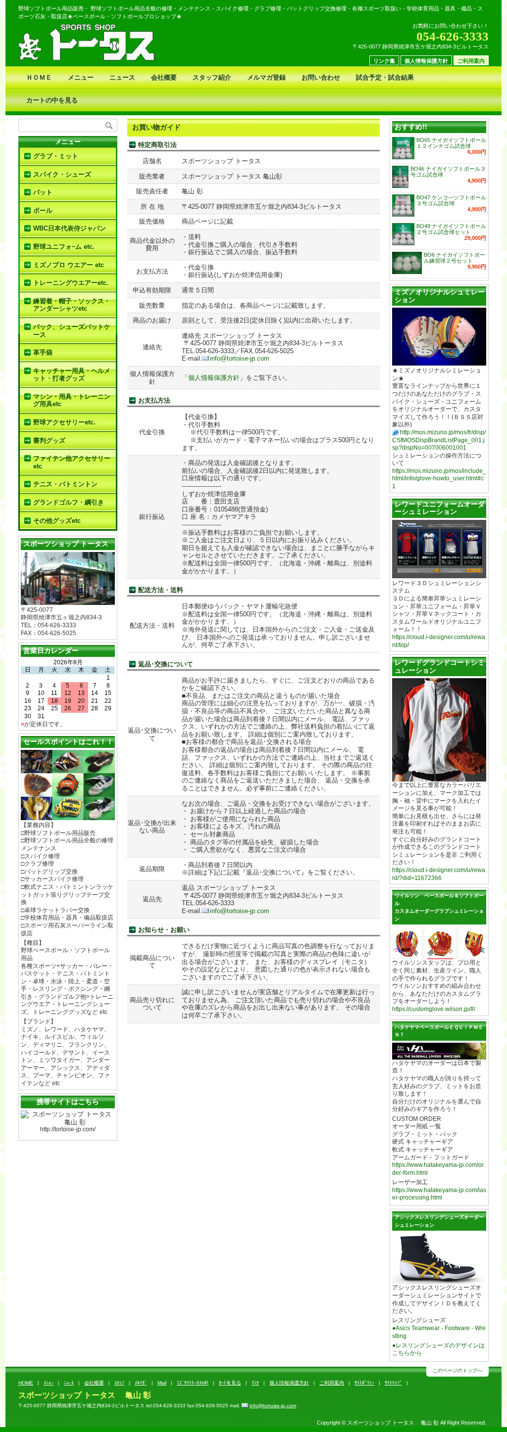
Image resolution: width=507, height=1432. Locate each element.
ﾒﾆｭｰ (48, 1383)
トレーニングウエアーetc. (70, 282)
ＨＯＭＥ (39, 77)
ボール (42, 210)
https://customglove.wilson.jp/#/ (433, 1009)
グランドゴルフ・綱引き (68, 502)
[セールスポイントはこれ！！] (68, 816)
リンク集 (384, 61)
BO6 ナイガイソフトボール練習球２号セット (454, 258)
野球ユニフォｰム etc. (64, 246)
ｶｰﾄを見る (230, 1383)
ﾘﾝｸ (255, 1383)
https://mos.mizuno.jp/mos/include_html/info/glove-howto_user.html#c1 (439, 478)
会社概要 (164, 77)
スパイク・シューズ (62, 174)
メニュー (81, 77)
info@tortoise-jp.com (239, 358)
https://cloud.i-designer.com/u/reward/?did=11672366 (438, 874)
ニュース (122, 77)
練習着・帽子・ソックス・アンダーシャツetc (71, 305)
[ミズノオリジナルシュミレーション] (439, 362)
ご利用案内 (471, 61)
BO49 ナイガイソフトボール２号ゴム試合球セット (451, 229)
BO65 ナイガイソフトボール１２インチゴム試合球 (451, 143)
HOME (25, 1383)
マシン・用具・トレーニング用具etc (71, 400)
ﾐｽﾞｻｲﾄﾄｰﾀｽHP (192, 1383)
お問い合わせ (321, 77)
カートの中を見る (52, 100)
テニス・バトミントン (65, 484)
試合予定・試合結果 (385, 77)
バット (42, 192)
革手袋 (42, 352)
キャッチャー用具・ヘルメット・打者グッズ (71, 374)
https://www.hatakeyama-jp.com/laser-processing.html (439, 1194)
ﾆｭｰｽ (69, 1383)
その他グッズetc (57, 520)
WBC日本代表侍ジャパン (69, 228)
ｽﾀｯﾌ (119, 1383)
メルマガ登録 (266, 77)
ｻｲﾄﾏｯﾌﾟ (393, 1383)
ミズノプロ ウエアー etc (68, 265)
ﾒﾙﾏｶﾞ (141, 1383)
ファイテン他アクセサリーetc (71, 462)
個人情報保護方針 (426, 61)
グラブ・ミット (55, 156)
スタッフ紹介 (212, 77)
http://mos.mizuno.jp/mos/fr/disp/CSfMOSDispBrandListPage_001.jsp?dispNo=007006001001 (439, 440)
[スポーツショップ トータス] (68, 600)
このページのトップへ (457, 1370)
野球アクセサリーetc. (64, 422)
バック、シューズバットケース (71, 330)
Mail (161, 1383)
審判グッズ (49, 440)
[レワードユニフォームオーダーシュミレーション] (439, 574)
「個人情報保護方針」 (214, 377)
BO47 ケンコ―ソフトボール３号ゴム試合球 (451, 200)
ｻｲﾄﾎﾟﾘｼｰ (364, 1383)
